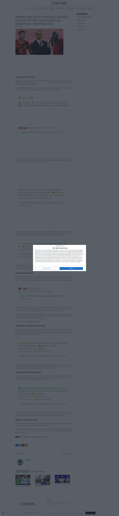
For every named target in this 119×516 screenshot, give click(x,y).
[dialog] (59, 258)
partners (42, 250)
